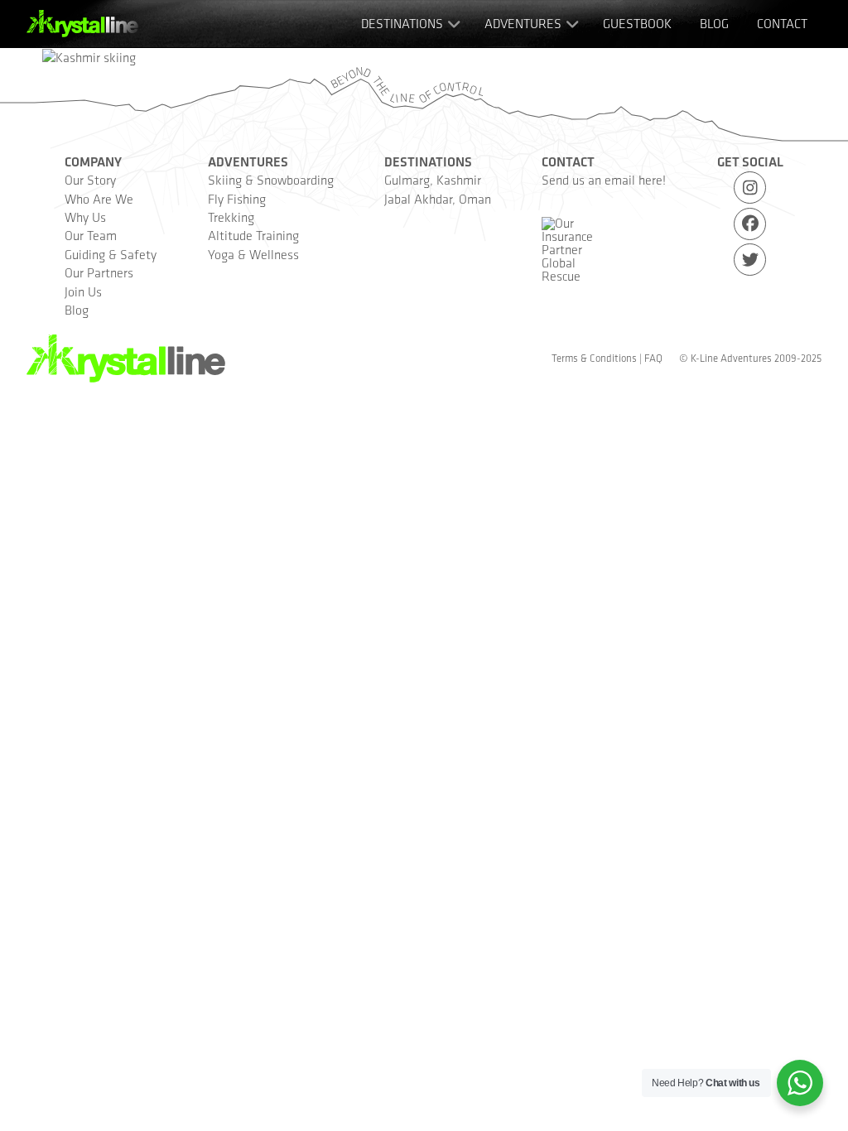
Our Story (90, 180)
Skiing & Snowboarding (271, 180)
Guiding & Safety (111, 254)
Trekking (231, 217)
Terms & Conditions (594, 358)
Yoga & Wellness (253, 254)
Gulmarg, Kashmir (432, 180)
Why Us (85, 217)
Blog (77, 310)
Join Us (83, 292)
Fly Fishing (237, 199)
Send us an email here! (604, 180)
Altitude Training (253, 235)
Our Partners (99, 273)
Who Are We (99, 199)
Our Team (91, 235)
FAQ (653, 358)
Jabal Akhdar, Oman (437, 199)
